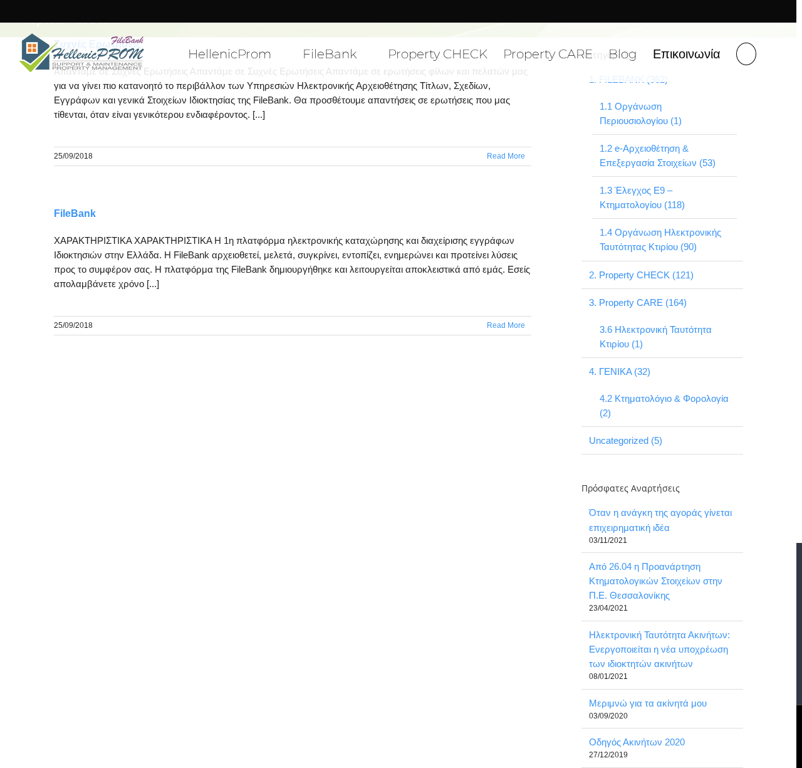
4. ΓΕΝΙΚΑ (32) (619, 371)
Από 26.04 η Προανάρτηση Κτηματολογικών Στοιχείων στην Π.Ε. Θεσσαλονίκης (655, 581)
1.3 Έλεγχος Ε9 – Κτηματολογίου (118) (642, 197)
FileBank (75, 213)
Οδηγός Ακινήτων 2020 (637, 742)
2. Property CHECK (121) (641, 275)
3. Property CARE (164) (638, 302)
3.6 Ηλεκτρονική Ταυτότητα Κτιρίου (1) (656, 336)
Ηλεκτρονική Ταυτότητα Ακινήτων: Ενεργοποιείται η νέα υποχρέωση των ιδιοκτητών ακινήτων (659, 649)
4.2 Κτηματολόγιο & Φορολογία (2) (664, 405)
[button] (746, 52)
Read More (506, 156)
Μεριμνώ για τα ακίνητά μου (648, 703)
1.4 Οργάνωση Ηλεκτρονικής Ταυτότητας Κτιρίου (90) (660, 239)
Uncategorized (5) (625, 440)
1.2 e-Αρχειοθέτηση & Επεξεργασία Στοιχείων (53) (658, 155)
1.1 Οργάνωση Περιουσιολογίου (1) (641, 113)
